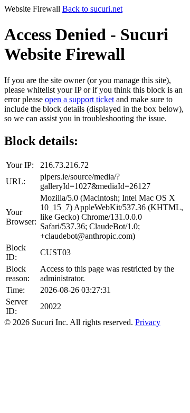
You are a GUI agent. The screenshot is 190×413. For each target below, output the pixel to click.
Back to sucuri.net (92, 8)
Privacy (147, 322)
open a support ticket (79, 99)
